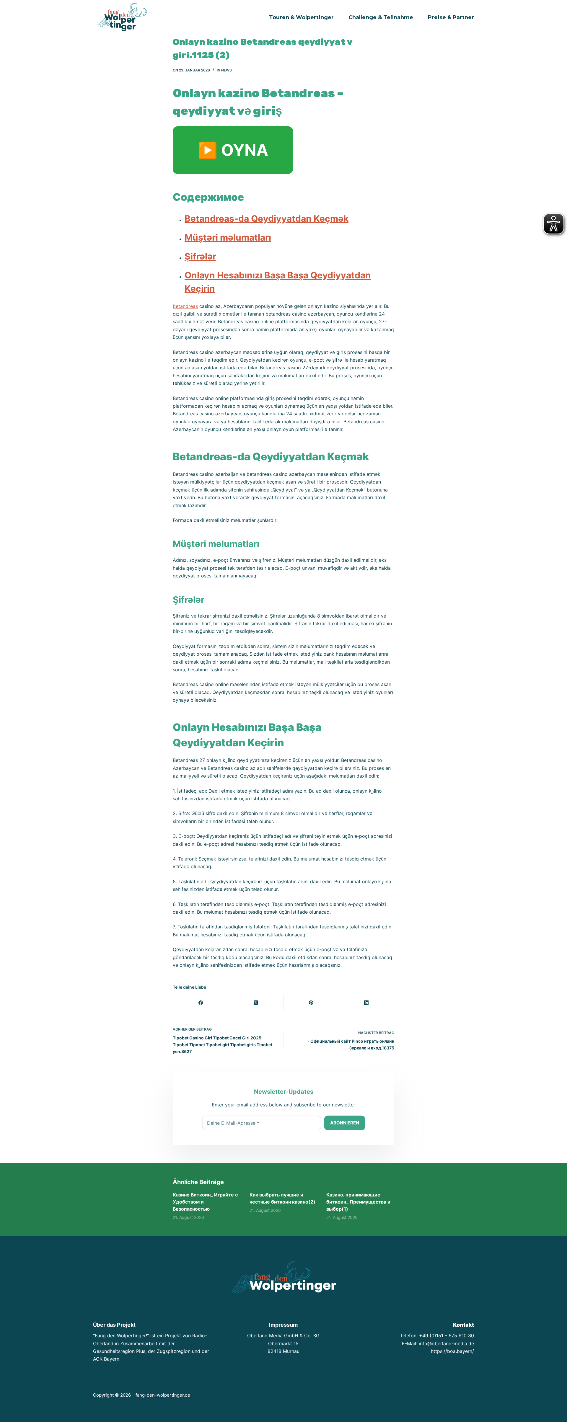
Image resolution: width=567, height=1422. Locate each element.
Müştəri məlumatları (228, 237)
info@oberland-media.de (446, 1343)
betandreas (185, 306)
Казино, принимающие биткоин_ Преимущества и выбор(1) (358, 1202)
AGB (469, 1396)
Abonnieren (344, 1123)
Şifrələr (200, 256)
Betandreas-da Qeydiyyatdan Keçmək (266, 218)
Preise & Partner (451, 17)
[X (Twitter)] (256, 1002)
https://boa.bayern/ (452, 1351)
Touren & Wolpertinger (301, 17)
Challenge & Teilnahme (380, 17)
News (226, 70)
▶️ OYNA (233, 150)
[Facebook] (200, 1002)
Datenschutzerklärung (438, 1396)
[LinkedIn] (366, 1002)
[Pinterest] (311, 1002)
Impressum (400, 1396)
